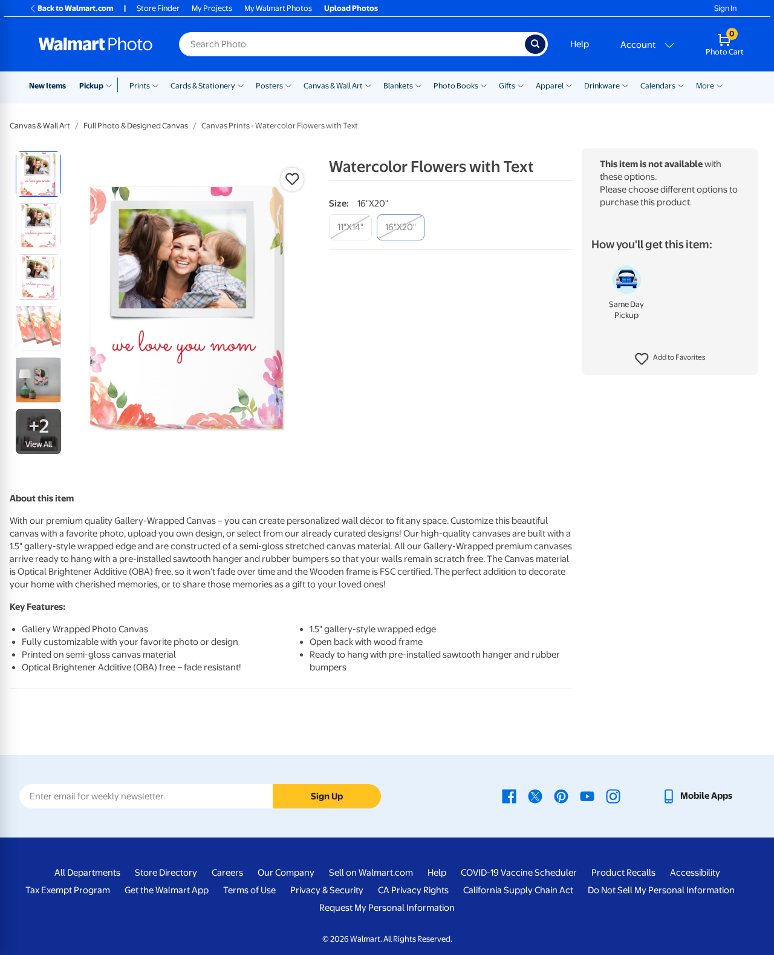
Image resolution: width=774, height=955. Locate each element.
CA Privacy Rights (413, 890)
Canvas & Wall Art (333, 85)
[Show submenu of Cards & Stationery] (240, 85)
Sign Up (327, 796)
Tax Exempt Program (67, 890)
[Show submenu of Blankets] (418, 85)
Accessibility (695, 872)
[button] (670, 359)
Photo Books (456, 85)
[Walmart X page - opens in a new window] (535, 795)
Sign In (725, 8)
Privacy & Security (326, 890)
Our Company (286, 872)
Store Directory (166, 872)
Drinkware (602, 85)
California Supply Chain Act (518, 890)
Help (579, 44)
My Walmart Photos (278, 8)
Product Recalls (623, 872)
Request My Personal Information (387, 907)
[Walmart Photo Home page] (95, 44)
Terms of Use (249, 890)
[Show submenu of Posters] (288, 85)
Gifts (507, 85)
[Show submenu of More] (719, 85)
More (705, 85)
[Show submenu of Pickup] (111, 85)
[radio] (38, 174)
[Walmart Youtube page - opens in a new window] (587, 795)
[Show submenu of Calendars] (681, 85)
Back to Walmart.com (75, 8)
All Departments (87, 872)
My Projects (212, 8)
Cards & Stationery (203, 85)
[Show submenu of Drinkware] (625, 85)
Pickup (91, 85)
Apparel (550, 85)
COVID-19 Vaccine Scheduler (519, 872)
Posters (269, 85)
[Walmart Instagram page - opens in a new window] (613, 795)
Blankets (398, 85)
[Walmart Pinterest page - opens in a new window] (561, 795)
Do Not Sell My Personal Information (661, 890)
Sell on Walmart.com (371, 872)
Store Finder (158, 8)
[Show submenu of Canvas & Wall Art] (368, 85)
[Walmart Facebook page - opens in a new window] (509, 795)
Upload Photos (351, 8)
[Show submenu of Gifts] (520, 85)
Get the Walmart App (167, 890)
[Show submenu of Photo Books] (483, 85)
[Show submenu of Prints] (155, 85)
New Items (47, 85)
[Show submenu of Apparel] (569, 85)
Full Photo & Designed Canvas (135, 125)
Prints (139, 85)
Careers (227, 872)
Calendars (657, 85)
